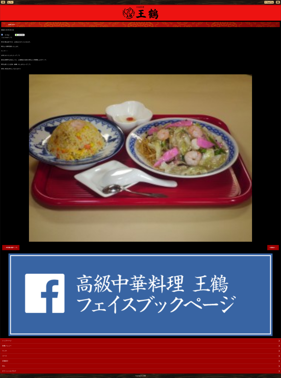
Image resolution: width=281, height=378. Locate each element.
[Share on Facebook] (2, 35)
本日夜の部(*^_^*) (11, 247)
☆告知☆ (273, 247)
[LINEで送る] (20, 35)
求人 (3, 366)
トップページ (6, 341)
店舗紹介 (5, 361)
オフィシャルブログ (9, 371)
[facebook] (140, 335)
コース (4, 356)
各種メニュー (6, 346)
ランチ (4, 351)
